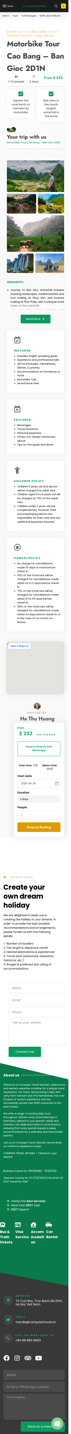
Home (6, 15)
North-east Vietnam (50, 15)
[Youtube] (39, 1358)
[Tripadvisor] (28, 1358)
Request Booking (39, 827)
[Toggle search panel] (56, 6)
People (22, 807)
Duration (23, 792)
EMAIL (21, 1316)
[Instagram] (17, 1358)
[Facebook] (6, 1358)
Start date (24, 776)
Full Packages (29, 15)
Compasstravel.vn (34, 6)
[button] (63, 6)
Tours (15, 15)
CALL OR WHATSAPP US (34, 1335)
